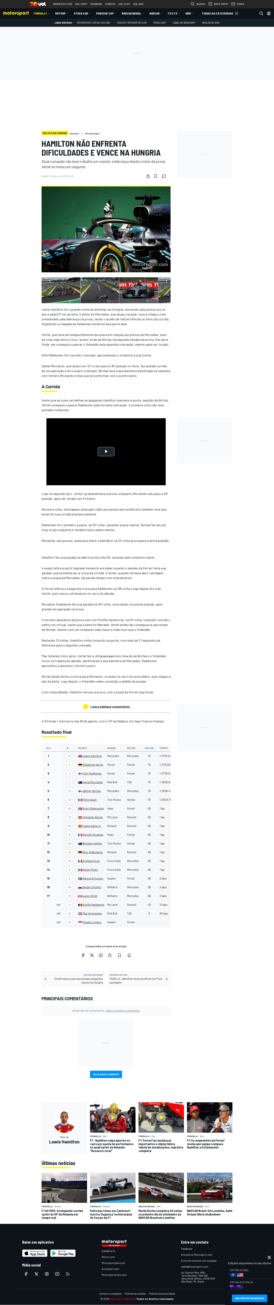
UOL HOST (81, 4)
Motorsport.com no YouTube (93, 22)
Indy (188, 13)
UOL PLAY (124, 4)
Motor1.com (108, 1256)
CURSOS (110, 4)
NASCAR (154, 13)
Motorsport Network (123, 1298)
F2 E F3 (172, 13)
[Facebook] (83, 955)
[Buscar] (261, 13)
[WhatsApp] (101, 955)
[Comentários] (165, 176)
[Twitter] (92, 955)
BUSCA (201, 4)
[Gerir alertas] (129, 955)
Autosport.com (110, 1268)
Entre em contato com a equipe (199, 1260)
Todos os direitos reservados (155, 1298)
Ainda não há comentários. (106, 1010)
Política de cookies (135, 1293)
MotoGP (60, 13)
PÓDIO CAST (159, 22)
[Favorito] (155, 176)
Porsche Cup (105, 13)
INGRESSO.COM (62, 4)
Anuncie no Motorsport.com (196, 1254)
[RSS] (67, 1274)
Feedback (186, 1248)
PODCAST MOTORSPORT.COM (132, 22)
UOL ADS (138, 4)
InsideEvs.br (108, 1251)
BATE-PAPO (221, 4)
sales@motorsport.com (194, 1266)
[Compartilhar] (148, 176)
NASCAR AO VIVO (210, 22)
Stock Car (81, 13)
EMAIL (241, 4)
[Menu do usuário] (269, 13)
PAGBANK (96, 4)
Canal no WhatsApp (184, 22)
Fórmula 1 (40, 13)
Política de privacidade (162, 1293)
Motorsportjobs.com (113, 1262)
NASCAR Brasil (131, 13)
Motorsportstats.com (114, 1274)
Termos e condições (110, 1293)
